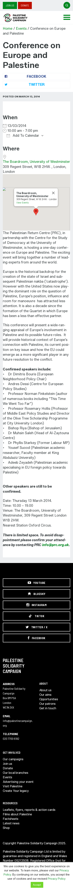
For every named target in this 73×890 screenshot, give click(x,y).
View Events (22, 202)
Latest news (11, 823)
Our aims (45, 695)
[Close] (53, 192)
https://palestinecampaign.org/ (19, 18)
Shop (6, 828)
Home (7, 29)
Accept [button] (37, 884)
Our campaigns (13, 759)
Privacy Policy (57, 878)
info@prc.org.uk (55, 545)
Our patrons (47, 704)
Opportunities (48, 699)
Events (21, 29)
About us (45, 690)
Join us (10, 5)
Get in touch (47, 708)
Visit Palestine (12, 786)
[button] (36, 211)
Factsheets (10, 819)
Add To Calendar (25, 136)
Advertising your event (18, 782)
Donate (25, 5)
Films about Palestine (17, 814)
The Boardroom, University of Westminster (36, 162)
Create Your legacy (16, 791)
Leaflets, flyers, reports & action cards (29, 810)
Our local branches (15, 773)
